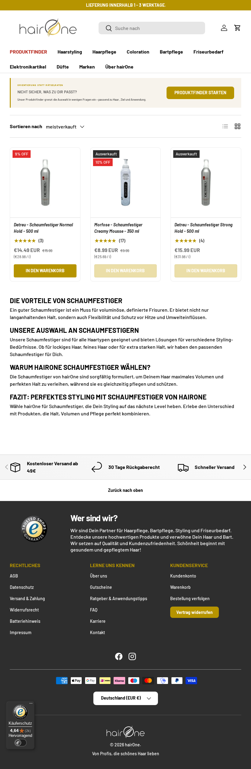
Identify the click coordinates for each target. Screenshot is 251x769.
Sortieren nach (26, 126)
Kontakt (97, 632)
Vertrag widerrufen (194, 612)
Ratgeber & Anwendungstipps (118, 598)
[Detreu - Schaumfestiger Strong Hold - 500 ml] (205, 182)
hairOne (132, 744)
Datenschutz (22, 587)
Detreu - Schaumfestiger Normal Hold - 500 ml (43, 227)
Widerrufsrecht (24, 609)
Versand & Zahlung (27, 598)
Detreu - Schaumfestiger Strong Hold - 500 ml (203, 227)
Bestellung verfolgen (190, 598)
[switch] (20, 742)
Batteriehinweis (25, 621)
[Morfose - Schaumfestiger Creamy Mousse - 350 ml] (125, 182)
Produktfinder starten (200, 92)
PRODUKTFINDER (28, 51)
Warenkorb (180, 587)
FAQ (93, 609)
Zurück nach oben (125, 490)
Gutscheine (101, 587)
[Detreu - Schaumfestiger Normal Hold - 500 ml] (45, 182)
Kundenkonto (183, 575)
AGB (14, 575)
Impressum (21, 632)
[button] (237, 28)
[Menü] (31, 704)
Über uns (98, 575)
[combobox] (152, 28)
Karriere (98, 621)
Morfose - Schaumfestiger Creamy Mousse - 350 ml (118, 227)
